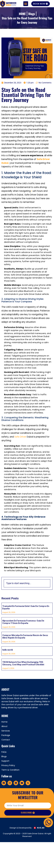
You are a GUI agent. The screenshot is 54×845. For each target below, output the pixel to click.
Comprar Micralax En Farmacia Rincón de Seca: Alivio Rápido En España (25, 636)
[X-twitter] (28, 783)
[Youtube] (22, 783)
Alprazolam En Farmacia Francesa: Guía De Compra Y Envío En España (23, 621)
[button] (25, 3)
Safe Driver (20, 436)
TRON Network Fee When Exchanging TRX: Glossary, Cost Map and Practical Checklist (23, 663)
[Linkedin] (16, 783)
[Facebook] (3, 783)
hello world (7, 650)
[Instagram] (9, 783)
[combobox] (27, 583)
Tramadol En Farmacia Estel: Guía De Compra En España (25, 607)
